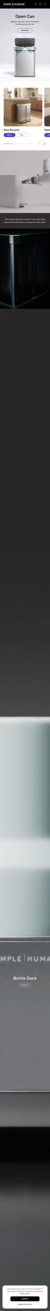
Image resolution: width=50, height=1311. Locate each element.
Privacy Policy (25, 1293)
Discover (25, 30)
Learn (9, 135)
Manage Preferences (25, 1304)
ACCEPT (25, 1299)
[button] (35, 4)
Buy (21, 135)
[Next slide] (44, 143)
